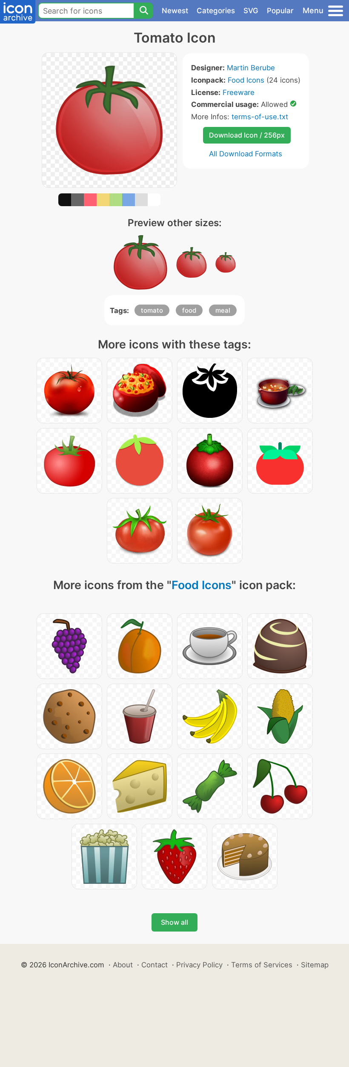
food (189, 310)
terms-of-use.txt (260, 116)
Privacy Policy (199, 965)
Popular (280, 10)
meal (222, 310)
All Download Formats (245, 154)
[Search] (143, 11)
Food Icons (246, 80)
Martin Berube (251, 67)
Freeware (239, 92)
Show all (174, 922)
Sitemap (315, 965)
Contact (154, 965)
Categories (216, 10)
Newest (175, 10)
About (123, 965)
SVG (250, 10)
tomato (152, 310)
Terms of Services (261, 965)
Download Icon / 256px (247, 135)
